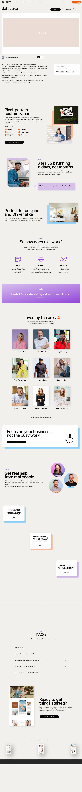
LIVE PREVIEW (68, 9)
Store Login (67, 2)
